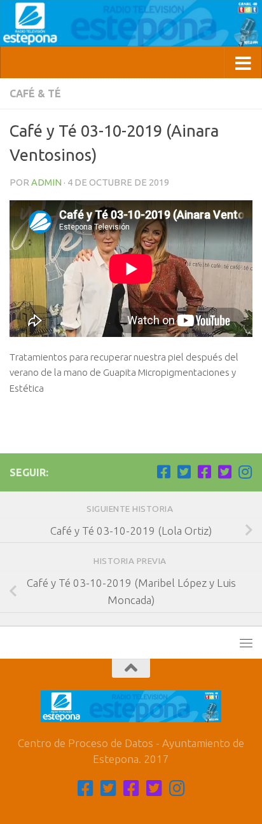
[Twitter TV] (183, 471)
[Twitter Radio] (224, 471)
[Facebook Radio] (204, 471)
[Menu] (246, 643)
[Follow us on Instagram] (244, 471)
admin (46, 182)
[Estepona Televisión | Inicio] (131, 23)
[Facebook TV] (163, 471)
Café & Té (35, 93)
